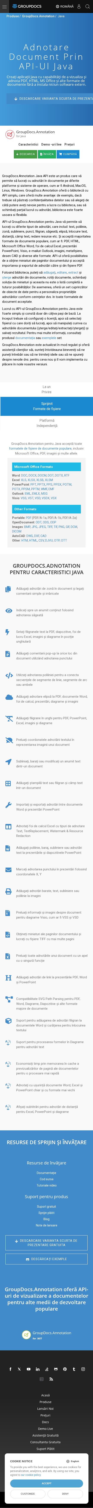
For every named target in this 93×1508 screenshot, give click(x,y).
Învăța (48, 154)
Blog (46, 1219)
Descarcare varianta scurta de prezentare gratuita (48, 1243)
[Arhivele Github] (56, 1369)
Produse (12, 16)
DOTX (59, 475)
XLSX (31, 480)
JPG (34, 527)
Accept (46, 1483)
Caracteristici (28, 144)
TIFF (49, 527)
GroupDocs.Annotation (38, 16)
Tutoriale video (47, 1185)
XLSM (49, 480)
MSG (44, 493)
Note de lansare (46, 1225)
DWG (29, 536)
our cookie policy (31, 1474)
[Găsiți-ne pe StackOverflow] (47, 1369)
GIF (67, 527)
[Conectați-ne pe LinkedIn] (38, 1369)
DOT (51, 475)
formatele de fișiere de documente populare (40, 448)
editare (62, 272)
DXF (36, 536)
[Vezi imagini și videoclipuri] (83, 1369)
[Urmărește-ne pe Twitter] (19, 1369)
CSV (41, 540)
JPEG (42, 527)
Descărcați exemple (48, 1259)
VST (31, 498)
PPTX (41, 484)
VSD (37, 498)
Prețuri (69, 144)
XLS (23, 480)
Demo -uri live (51, 144)
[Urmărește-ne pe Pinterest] (65, 1369)
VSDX (46, 498)
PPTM (35, 489)
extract (73, 272)
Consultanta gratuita (45, 1442)
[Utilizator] (79, 6)
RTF (66, 475)
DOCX (33, 475)
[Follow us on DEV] (42, 1379)
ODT (39, 522)
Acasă (45, 1395)
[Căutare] (87, 6)
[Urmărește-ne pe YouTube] (29, 1369)
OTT (64, 540)
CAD (43, 536)
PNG (61, 527)
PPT (33, 484)
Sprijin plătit (46, 1213)
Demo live (45, 1429)
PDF (28, 518)
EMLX (36, 493)
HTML (33, 540)
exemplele (49, 338)
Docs (45, 1422)
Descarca (27, 154)
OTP (57, 540)
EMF (51, 489)
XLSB (40, 480)
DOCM (42, 475)
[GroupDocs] (27, 6)
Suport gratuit (46, 1206)
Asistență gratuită (45, 1435)
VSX (54, 498)
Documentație (46, 1173)
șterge (6, 277)
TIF (55, 527)
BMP (27, 527)
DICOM (16, 531)
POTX (16, 489)
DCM (74, 527)
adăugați (49, 272)
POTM (67, 484)
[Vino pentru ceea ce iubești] (74, 1369)
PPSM (25, 489)
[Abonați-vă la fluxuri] (51, 1379)
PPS (49, 484)
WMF (44, 489)
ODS (46, 522)
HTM (24, 540)
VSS (24, 498)
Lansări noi (45, 1409)
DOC (24, 475)
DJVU (49, 540)
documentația (25, 338)
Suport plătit (46, 1449)
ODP (53, 522)
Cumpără (69, 154)
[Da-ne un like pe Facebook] (10, 1369)
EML (28, 493)
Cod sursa (46, 1179)
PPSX (57, 484)
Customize (28, 1493)
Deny (65, 1493)
